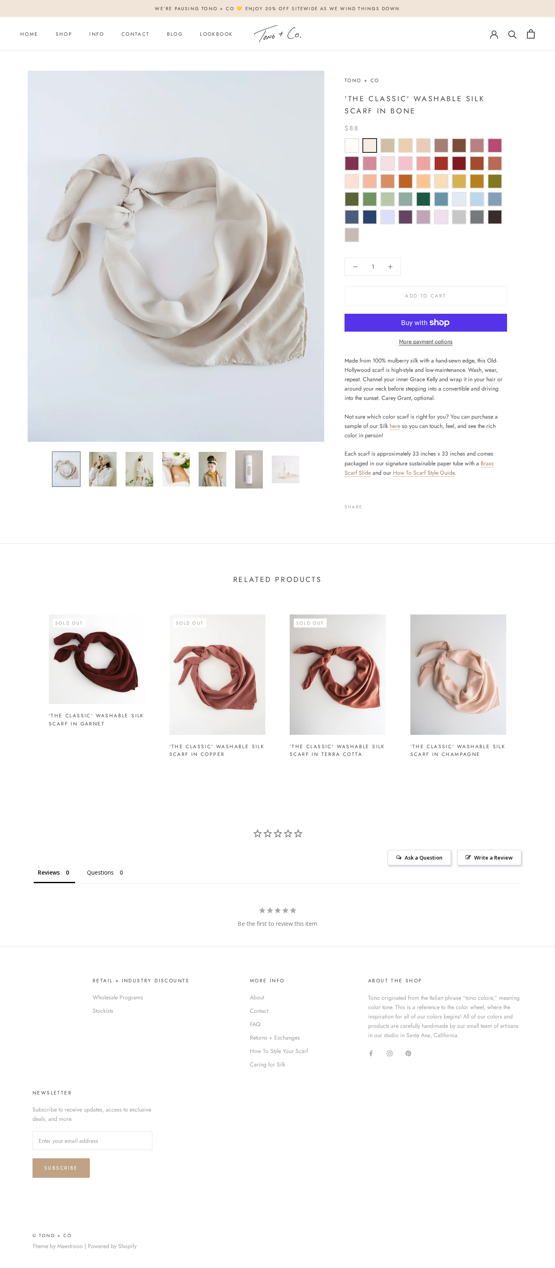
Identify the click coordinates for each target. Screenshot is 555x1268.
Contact (135, 34)
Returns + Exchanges (275, 1038)
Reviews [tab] (49, 872)
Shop (64, 34)
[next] (529, 682)
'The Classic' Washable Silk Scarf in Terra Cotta (337, 750)
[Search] (512, 34)
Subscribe (61, 1168)
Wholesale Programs (118, 997)
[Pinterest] (391, 504)
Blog (175, 34)
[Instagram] (389, 1052)
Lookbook (216, 34)
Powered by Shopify (112, 1246)
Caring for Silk (267, 1064)
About (257, 997)
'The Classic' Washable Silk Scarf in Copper (217, 750)
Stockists (103, 1011)
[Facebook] (370, 504)
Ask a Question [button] (423, 857)
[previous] (25, 682)
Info (96, 34)
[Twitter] (380, 504)
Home (29, 34)
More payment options (426, 341)
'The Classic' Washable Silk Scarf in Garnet (96, 719)
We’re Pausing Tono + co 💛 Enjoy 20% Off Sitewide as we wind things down (277, 8)
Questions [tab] (100, 872)
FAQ (255, 1024)
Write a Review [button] (493, 857)
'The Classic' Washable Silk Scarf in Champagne (458, 750)
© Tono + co (52, 1235)
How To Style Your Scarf (279, 1051)
